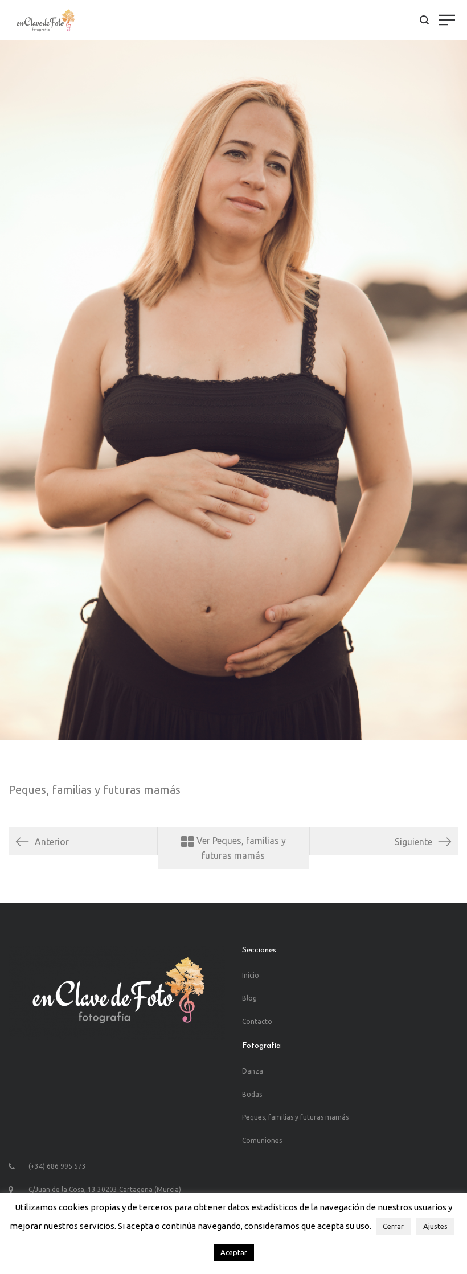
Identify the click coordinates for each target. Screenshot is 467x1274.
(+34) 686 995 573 (57, 1166)
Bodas (252, 1094)
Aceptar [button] (233, 1252)
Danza (252, 1071)
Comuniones (262, 1140)
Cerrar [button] (393, 1226)
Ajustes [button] (435, 1226)
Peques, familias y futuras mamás (95, 789)
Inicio (250, 975)
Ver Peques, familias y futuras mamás (240, 848)
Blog (249, 998)
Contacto (257, 1021)
